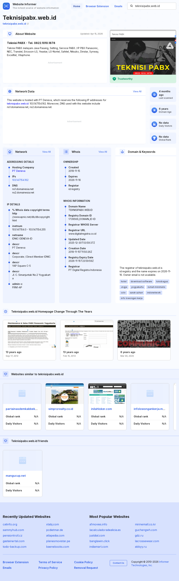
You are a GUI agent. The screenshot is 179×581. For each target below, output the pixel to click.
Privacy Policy (48, 567)
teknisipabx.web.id (14, 23)
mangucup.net (16, 475)
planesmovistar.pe (58, 541)
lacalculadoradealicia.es (105, 530)
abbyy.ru (141, 546)
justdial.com (97, 535)
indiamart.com (99, 546)
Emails (118, 6)
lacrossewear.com (147, 541)
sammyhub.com (13, 530)
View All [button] (137, 91)
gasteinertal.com (13, 541)
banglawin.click (100, 541)
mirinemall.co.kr (145, 524)
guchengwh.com (146, 530)
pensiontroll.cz (12, 535)
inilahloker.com (101, 409)
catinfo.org (10, 524)
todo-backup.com (14, 546)
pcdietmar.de (54, 530)
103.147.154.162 (20, 179)
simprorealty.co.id (60, 409)
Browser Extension (97, 6)
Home (76, 6)
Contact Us (118, 563)
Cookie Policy (83, 562)
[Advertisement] (55, 72)
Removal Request (86, 567)
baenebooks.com (57, 546)
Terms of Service (50, 562)
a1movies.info (98, 524)
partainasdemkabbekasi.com (26, 409)
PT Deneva (18, 170)
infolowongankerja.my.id (150, 409)
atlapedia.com (55, 535)
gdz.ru (139, 535)
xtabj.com (52, 524)
